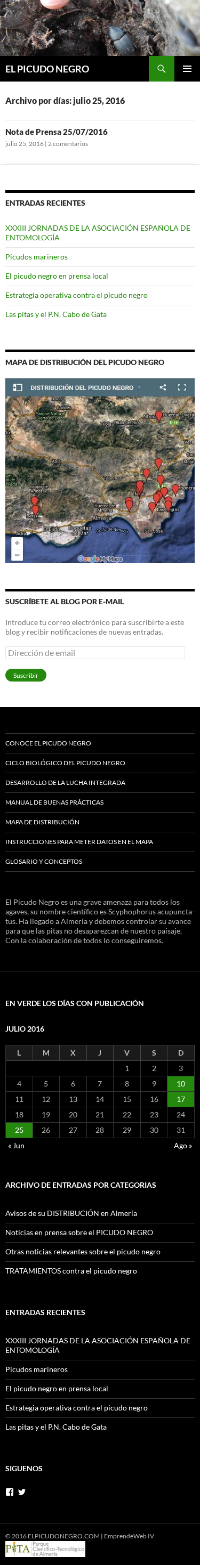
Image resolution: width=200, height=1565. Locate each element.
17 (181, 1099)
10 (181, 1083)
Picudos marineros (36, 256)
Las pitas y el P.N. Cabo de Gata (56, 314)
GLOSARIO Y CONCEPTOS (43, 861)
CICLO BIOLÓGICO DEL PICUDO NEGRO (65, 763)
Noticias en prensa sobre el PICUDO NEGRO (79, 1232)
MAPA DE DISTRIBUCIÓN (42, 822)
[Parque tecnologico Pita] (45, 1548)
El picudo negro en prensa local (56, 275)
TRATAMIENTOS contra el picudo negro (71, 1270)
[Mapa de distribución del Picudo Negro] (100, 469)
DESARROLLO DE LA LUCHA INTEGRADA (65, 782)
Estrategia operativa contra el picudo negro (76, 294)
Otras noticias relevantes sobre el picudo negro (83, 1251)
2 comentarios (68, 144)
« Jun (16, 1145)
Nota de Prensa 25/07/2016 (56, 131)
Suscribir (25, 675)
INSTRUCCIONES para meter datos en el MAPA (79, 842)
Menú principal (187, 69)
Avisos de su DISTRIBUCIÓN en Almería (71, 1213)
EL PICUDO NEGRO (47, 69)
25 (19, 1129)
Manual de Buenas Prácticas (54, 802)
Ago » (183, 1145)
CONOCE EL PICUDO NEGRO (48, 743)
